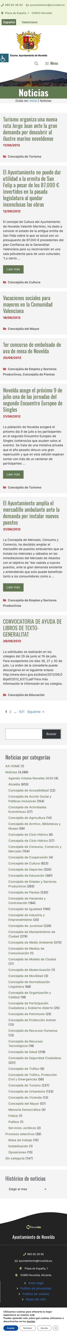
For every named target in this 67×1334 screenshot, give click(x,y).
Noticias (11, 772)
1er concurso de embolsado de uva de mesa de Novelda (32, 347)
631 (22, 712)
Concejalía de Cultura (24, 282)
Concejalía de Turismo (24, 156)
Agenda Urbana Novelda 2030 (30, 778)
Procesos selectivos (19, 1134)
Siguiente (35, 712)
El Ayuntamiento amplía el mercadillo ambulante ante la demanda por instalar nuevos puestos (31, 512)
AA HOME (12, 766)
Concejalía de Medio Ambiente (30, 942)
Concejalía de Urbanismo (26, 1091)
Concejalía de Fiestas (39, 374)
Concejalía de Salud (22, 1052)
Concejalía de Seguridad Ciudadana (34, 1058)
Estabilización (18, 1146)
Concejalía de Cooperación (28, 857)
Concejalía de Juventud (25, 926)
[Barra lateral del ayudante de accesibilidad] (4, 58)
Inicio (33, 100)
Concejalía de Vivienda (25, 1097)
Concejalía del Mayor (23, 329)
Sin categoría (15, 1158)
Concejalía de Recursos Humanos (32, 1030)
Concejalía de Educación (26, 695)
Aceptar (11, 1328)
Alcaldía (14, 784)
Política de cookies (36, 1294)
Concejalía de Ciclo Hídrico (28, 834)
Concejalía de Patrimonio (26, 1014)
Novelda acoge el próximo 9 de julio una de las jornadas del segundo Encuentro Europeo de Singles (32, 399)
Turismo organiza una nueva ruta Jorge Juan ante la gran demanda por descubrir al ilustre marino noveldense (30, 128)
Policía (13, 1116)
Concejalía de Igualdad (25, 909)
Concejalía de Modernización (29, 970)
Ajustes (44, 1328)
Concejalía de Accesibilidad (28, 790)
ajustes (31, 1321)
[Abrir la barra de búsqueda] (36, 63)
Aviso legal (36, 1283)
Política (13, 1122)
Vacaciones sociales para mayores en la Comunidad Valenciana (28, 304)
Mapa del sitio (36, 1299)
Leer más (13, 269)
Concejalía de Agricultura (26, 818)
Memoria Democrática (24, 1109)
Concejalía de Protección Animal (32, 1020)
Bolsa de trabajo (20, 1140)
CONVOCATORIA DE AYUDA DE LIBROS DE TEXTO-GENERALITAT (32, 627)
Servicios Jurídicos (22, 1128)
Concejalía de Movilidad (25, 976)
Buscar (51, 734)
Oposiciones (17, 1152)
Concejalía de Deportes (25, 869)
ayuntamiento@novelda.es (47, 5)
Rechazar (27, 1328)
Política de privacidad (35, 1288)
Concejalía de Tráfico (23, 1069)
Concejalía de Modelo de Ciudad (32, 959)
